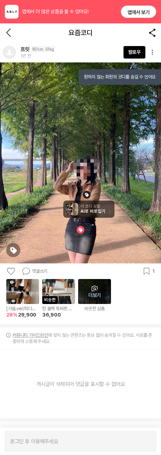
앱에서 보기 (138, 12)
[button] (9, 52)
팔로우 (134, 52)
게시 (146, 441)
